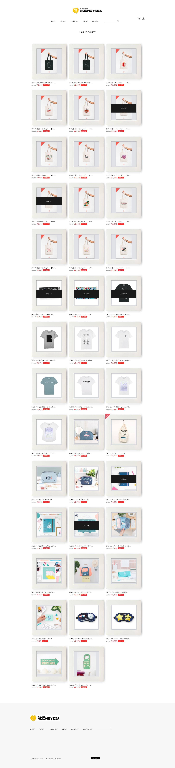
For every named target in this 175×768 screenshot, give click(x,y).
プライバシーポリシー (36, 758)
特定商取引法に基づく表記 (53, 758)
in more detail (49, 62)
